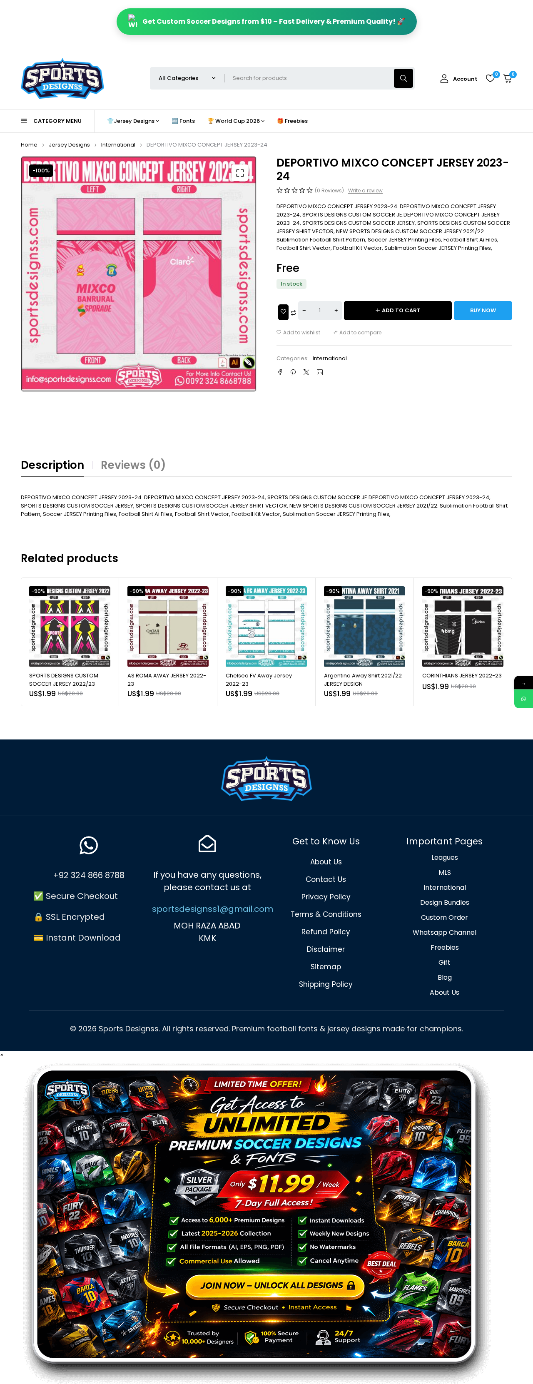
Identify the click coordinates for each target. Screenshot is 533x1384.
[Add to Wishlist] (283, 312)
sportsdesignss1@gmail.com (212, 909)
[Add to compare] (357, 332)
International (118, 145)
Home (29, 145)
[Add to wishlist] (298, 332)
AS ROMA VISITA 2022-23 (455, 676)
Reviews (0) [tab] (133, 465)
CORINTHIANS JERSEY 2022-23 (363, 676)
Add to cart (401, 310)
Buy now (483, 310)
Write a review (365, 191)
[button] (240, 172)
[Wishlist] (490, 78)
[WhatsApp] (523, 699)
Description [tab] (52, 465)
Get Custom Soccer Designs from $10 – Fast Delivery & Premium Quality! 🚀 (273, 21)
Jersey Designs (69, 145)
